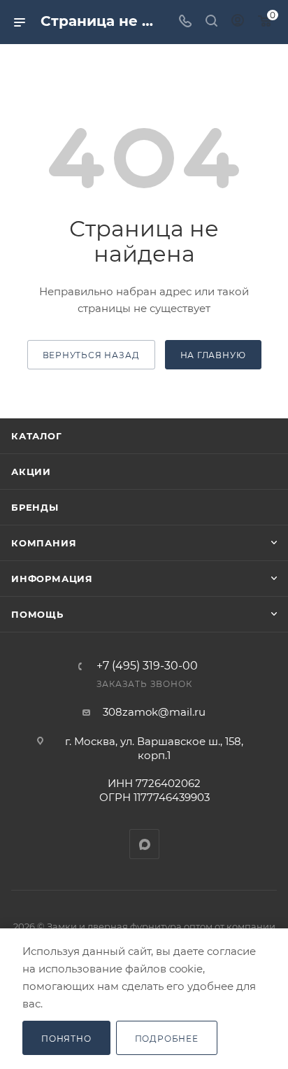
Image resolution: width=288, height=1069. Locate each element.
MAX (144, 844)
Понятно (66, 1038)
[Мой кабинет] (237, 22)
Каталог (36, 435)
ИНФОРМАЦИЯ (52, 578)
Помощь (37, 614)
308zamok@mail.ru (154, 711)
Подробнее (167, 1038)
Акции (31, 471)
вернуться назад (91, 355)
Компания (43, 542)
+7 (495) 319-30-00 (147, 666)
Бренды (35, 507)
